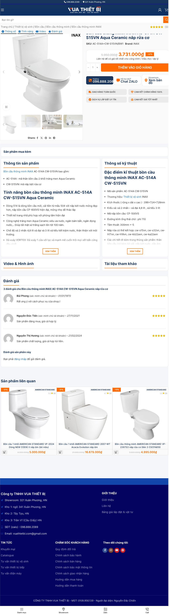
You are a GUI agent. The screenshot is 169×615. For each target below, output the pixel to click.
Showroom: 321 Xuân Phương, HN (26, 500)
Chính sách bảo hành (68, 555)
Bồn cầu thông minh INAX (86, 26)
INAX (136, 43)
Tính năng (27, 31)
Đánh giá (56, 31)
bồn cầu (147, 172)
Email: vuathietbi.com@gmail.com (26, 533)
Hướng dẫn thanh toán (69, 585)
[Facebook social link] (37, 138)
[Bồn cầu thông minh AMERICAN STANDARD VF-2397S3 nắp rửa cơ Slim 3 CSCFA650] (140, 414)
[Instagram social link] (110, 550)
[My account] (160, 10)
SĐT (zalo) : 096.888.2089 (21, 527)
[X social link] (41, 138)
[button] (3, 72)
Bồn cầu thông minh (58, 26)
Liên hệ (106, 506)
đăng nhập (20, 359)
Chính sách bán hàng (68, 561)
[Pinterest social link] (46, 138)
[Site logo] (84, 9)
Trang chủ (7, 26)
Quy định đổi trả (65, 549)
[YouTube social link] (116, 550)
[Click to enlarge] (6, 107)
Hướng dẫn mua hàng (68, 579)
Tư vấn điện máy (11, 573)
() (166, 26)
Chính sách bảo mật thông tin (73, 567)
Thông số (10, 31)
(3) (54, 393)
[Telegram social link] (54, 138)
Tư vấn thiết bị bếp (12, 567)
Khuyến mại (8, 549)
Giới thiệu (108, 499)
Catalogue (7, 555)
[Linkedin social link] (50, 138)
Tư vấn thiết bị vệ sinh (14, 561)
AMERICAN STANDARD (45, 390)
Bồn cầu (39, 26)
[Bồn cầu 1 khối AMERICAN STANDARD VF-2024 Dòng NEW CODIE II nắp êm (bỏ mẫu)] (28, 414)
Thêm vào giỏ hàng (135, 67)
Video (42, 31)
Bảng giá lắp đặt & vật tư (117, 512)
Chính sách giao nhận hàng (72, 573)
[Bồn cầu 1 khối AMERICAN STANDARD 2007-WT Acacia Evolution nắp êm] (84, 414)
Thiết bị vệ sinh (24, 26)
